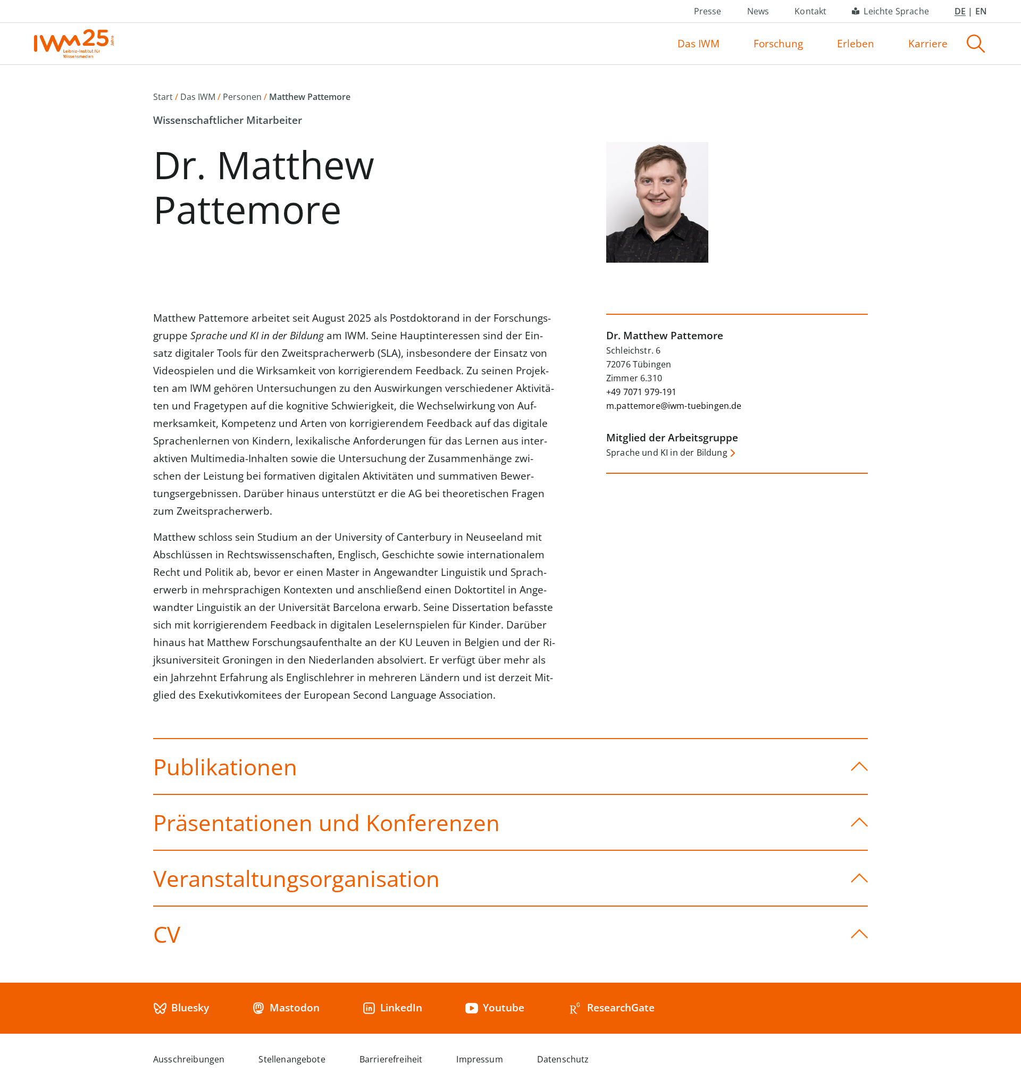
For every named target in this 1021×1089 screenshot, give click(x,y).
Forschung (778, 44)
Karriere (928, 44)
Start (163, 97)
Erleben (855, 44)
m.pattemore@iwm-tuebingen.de (673, 406)
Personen (242, 97)
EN (981, 11)
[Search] (976, 43)
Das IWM (698, 44)
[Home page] (74, 43)
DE (960, 11)
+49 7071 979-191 (641, 392)
